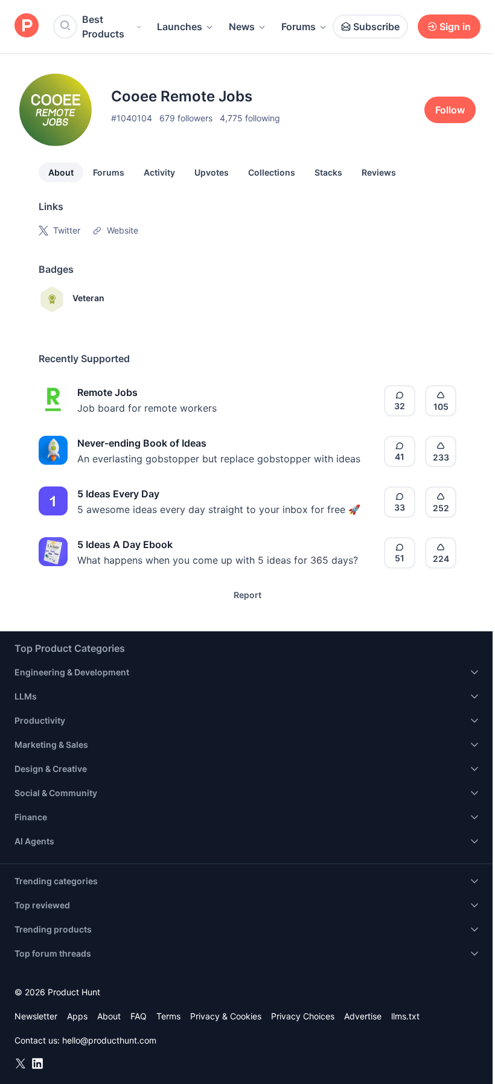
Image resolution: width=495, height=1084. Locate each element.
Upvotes (211, 172)
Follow (450, 110)
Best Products (103, 26)
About (61, 172)
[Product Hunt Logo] (26, 26)
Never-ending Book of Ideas (141, 443)
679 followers (185, 118)
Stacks (328, 172)
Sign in (455, 27)
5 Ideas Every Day (118, 494)
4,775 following (250, 118)
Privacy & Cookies (225, 1016)
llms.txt (405, 1016)
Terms (168, 1016)
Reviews (379, 172)
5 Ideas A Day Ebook (125, 544)
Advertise (363, 1016)
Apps (77, 1016)
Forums (298, 27)
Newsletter (35, 1016)
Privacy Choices (302, 1016)
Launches (179, 27)
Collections (271, 172)
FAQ (138, 1016)
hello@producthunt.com (109, 1040)
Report (247, 595)
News (242, 27)
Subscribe (376, 27)
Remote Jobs (107, 392)
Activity (159, 172)
